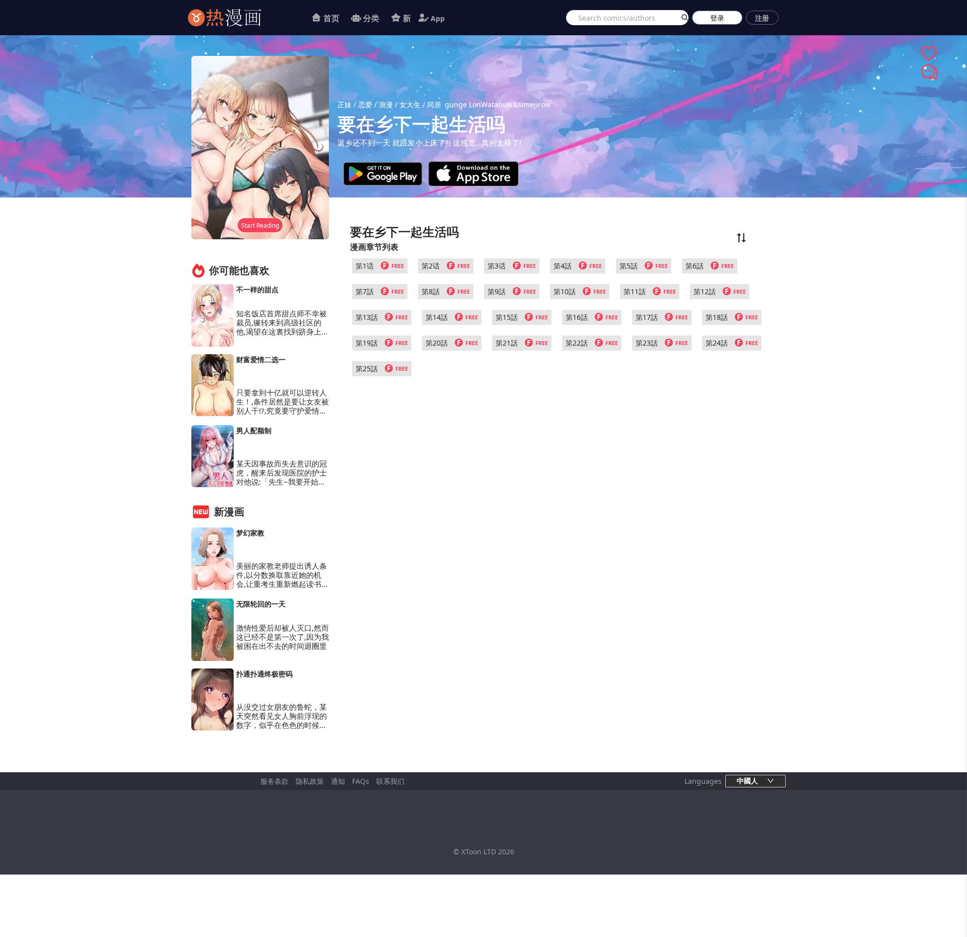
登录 (717, 18)
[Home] (237, 18)
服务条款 (274, 781)
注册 (762, 18)
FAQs (360, 781)
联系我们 (390, 781)
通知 (338, 781)
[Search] (683, 17)
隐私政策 (310, 781)
